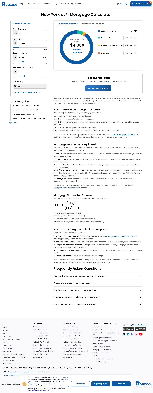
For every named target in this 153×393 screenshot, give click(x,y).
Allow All (121, 384)
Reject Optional (100, 384)
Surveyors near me (99, 344)
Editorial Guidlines (9, 363)
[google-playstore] (128, 329)
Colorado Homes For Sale (72, 345)
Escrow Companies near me (103, 359)
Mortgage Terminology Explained (25, 110)
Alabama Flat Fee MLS (40, 333)
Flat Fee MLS (7, 330)
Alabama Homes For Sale (72, 333)
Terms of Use (33, 390)
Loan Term (17, 82)
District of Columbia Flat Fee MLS (44, 351)
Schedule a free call (140, 325)
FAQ (4, 333)
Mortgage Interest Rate (22, 67)
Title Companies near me (102, 353)
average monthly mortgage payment (121, 236)
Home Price (17, 39)
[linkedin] (128, 334)
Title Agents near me (100, 356)
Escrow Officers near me (102, 362)
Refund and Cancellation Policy (14, 354)
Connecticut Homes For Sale (73, 348)
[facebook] (133, 334)
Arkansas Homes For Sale (72, 336)
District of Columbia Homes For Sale (76, 351)
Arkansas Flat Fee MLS (40, 336)
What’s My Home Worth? (12, 339)
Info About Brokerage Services (18, 372)
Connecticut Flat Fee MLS (42, 348)
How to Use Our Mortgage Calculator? (27, 106)
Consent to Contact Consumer (14, 357)
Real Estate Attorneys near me (104, 330)
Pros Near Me (97, 327)
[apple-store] (140, 329)
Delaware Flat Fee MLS (41, 354)
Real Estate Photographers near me (105, 341)
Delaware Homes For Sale (72, 354)
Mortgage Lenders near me (102, 350)
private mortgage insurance (123, 134)
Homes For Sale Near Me (71, 327)
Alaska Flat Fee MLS (39, 330)
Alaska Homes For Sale (71, 330)
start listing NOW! (140, 4)
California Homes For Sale (72, 342)
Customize (80, 384)
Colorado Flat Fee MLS (40, 345)
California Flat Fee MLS (41, 342)
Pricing (5, 327)
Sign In (118, 4)
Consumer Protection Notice (39, 372)
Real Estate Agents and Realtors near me (106, 334)
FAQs (14, 122)
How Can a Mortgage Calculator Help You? (29, 118)
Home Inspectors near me (102, 338)
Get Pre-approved (97, 88)
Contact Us (7, 345)
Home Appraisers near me (102, 347)
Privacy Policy (46, 390)
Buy (4, 324)
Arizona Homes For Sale (71, 339)
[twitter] (124, 334)
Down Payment (18, 53)
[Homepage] (10, 4)
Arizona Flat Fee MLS (40, 339)
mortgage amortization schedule (67, 188)
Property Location (20, 29)
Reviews (5, 342)
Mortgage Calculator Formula (24, 114)
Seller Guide (7, 336)
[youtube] (141, 334)
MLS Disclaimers (8, 360)
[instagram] (137, 334)
